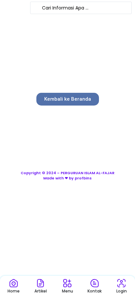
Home (14, 291)
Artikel (40, 291)
